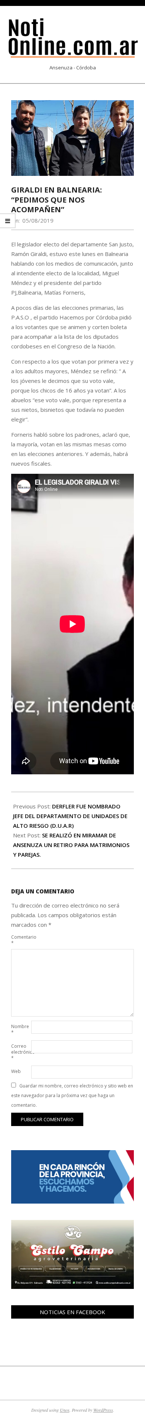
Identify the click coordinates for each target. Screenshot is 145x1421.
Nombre (20, 1029)
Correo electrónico (20, 1052)
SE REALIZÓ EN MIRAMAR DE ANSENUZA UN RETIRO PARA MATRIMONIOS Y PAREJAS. (71, 844)
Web (16, 1071)
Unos (65, 1410)
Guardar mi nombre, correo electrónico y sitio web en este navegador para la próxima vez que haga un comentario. (72, 1095)
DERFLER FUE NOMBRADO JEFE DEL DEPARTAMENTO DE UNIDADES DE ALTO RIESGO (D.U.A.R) (70, 816)
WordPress (103, 1410)
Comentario (20, 940)
